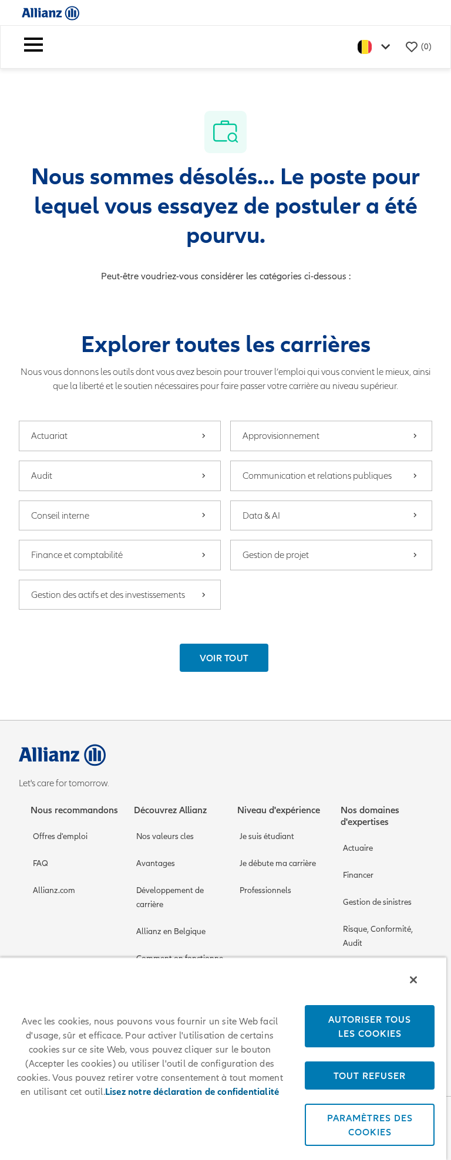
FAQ (40, 863)
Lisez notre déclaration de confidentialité (192, 1092)
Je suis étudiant (267, 836)
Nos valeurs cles (165, 836)
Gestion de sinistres (377, 902)
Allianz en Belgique (171, 931)
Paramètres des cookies (370, 1124)
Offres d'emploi (60, 836)
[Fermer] (413, 980)
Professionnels (265, 890)
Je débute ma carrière (278, 863)
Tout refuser (370, 1075)
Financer (358, 875)
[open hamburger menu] (33, 47)
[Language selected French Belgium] (376, 46)
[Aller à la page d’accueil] (50, 13)
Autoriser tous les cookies (369, 1026)
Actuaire (358, 848)
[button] (224, 658)
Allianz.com (54, 890)
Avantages (155, 863)
